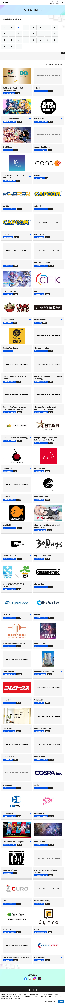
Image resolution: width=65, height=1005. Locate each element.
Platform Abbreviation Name (55, 64)
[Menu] (62, 2)
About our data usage (50, 1001)
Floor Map (52, 3)
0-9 (19, 46)
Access (57, 3)
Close (61, 1001)
